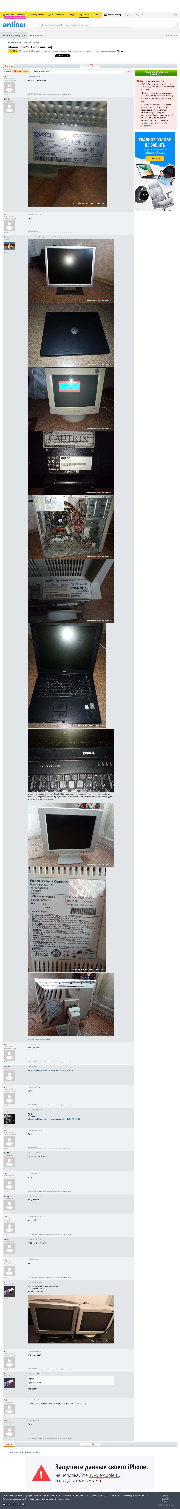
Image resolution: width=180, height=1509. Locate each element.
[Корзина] (174, 24)
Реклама (37, 1496)
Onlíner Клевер (114, 14)
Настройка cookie (62, 1499)
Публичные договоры (100, 1496)
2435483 (7, 99)
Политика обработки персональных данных (129, 1496)
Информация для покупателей (40, 1499)
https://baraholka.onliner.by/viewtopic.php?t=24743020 (51, 1070)
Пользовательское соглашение (75, 1496)
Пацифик (7, 237)
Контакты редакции (23, 1496)
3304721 (7, 1153)
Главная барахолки (14, 42)
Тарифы (46, 1496)
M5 (5, 1282)
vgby (5, 76)
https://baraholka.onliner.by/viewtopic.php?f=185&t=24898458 (54, 1119)
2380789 (7, 1066)
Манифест (56, 1496)
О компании (8, 1496)
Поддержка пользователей (14, 1499)
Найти (129, 71)
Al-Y (5, 1400)
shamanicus (7, 1110)
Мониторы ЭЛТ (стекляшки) (30, 47)
